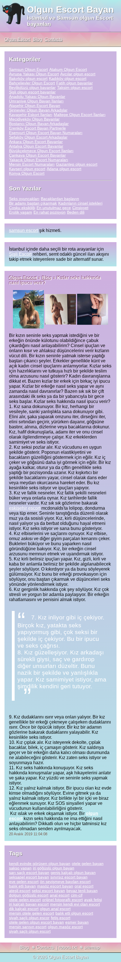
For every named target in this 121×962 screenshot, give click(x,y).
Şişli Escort (20, 254)
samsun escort (23, 230)
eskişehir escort (24, 508)
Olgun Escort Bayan (70, 10)
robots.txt (68, 947)
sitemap (92, 947)
